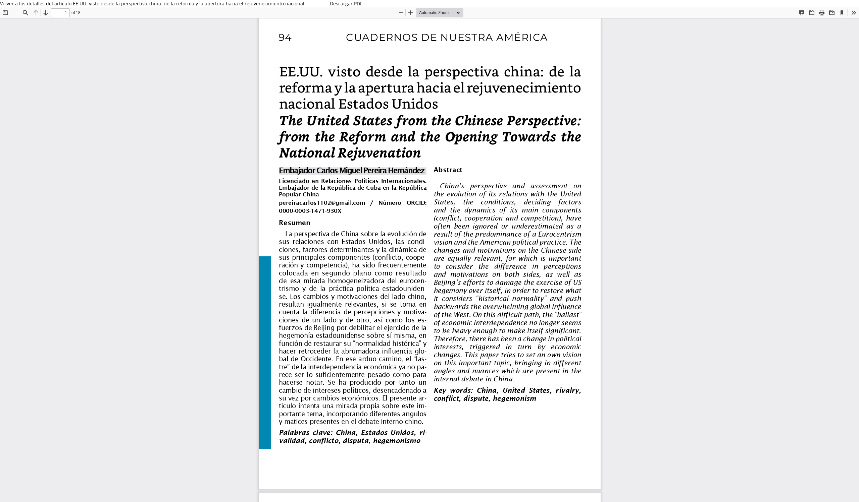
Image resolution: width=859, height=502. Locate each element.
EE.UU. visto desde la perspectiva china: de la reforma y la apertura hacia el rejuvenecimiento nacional (189, 3)
